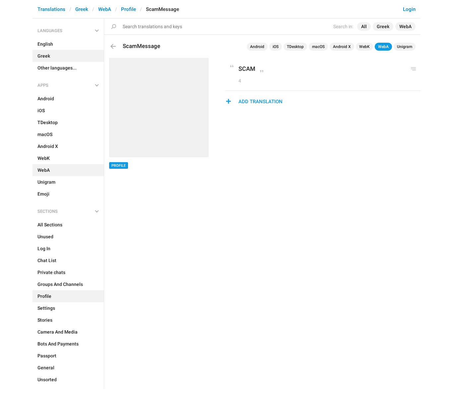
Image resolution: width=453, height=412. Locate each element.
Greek (81, 9)
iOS (276, 46)
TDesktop (295, 46)
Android (257, 46)
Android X (342, 46)
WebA (104, 9)
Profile (128, 9)
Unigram (404, 46)
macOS (318, 46)
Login (409, 9)
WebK (364, 46)
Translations (51, 9)
